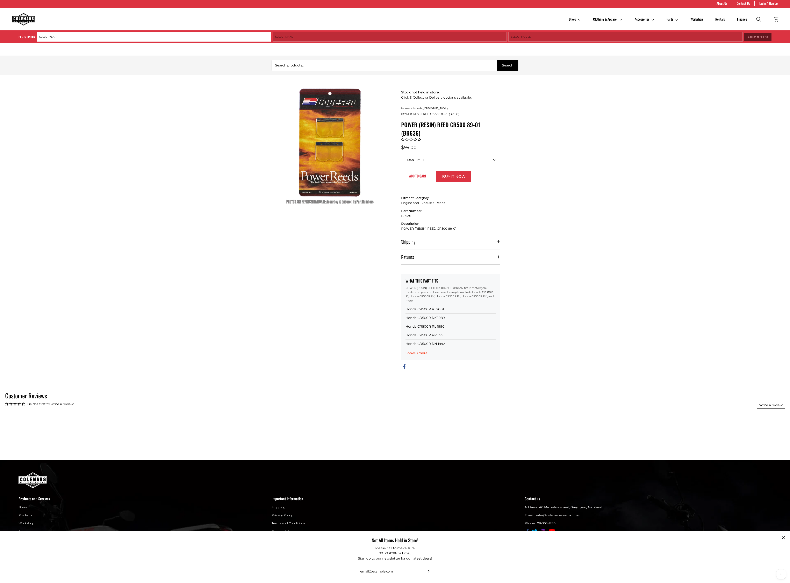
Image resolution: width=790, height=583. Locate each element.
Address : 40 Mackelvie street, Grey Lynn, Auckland (563, 507)
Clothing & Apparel (605, 19)
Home (405, 108)
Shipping (408, 241)
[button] (411, 140)
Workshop (696, 19)
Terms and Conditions (288, 523)
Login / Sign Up (768, 3)
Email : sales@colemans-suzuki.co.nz (553, 515)
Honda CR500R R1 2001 (424, 309)
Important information (287, 498)
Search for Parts (758, 36)
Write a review (771, 405)
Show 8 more (416, 353)
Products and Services (34, 498)
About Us (722, 3)
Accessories (642, 19)
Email (406, 553)
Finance (742, 19)
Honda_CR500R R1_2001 (429, 108)
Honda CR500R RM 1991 (425, 335)
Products (25, 515)
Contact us (532, 498)
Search (507, 65)
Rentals (720, 19)
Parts (670, 19)
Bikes (572, 19)
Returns (407, 257)
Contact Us (743, 3)
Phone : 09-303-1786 (540, 523)
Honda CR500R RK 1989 (425, 318)
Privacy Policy (282, 515)
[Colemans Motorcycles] (23, 19)
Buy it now (454, 176)
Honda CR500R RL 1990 (425, 326)
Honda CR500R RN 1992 (425, 344)
